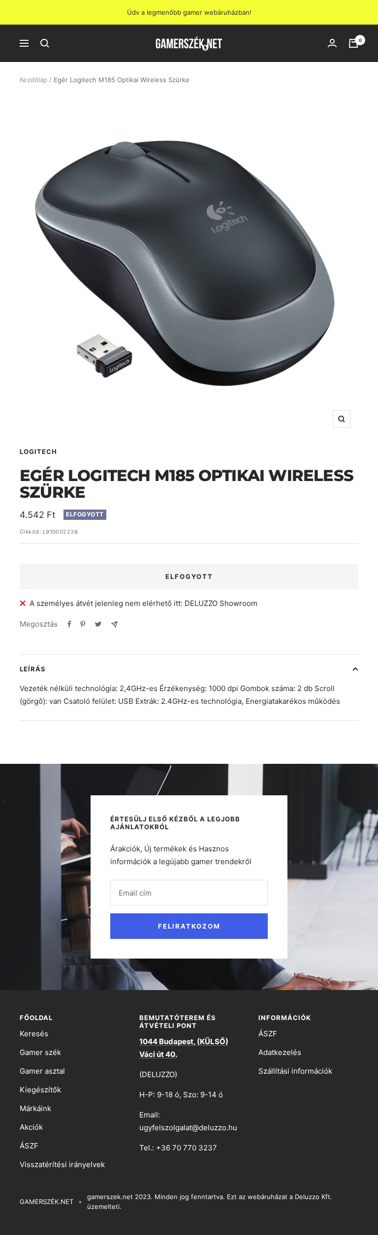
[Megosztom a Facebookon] (69, 624)
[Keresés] (44, 43)
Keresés (34, 1033)
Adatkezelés (279, 1052)
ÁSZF (29, 1145)
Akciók (31, 1127)
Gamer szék (40, 1052)
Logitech (38, 451)
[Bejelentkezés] (332, 43)
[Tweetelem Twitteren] (98, 624)
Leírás (33, 669)
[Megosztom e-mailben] (114, 624)
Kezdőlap (33, 80)
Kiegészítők (40, 1089)
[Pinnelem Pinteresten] (82, 624)
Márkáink (35, 1108)
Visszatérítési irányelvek (62, 1164)
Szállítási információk (295, 1071)
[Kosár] (353, 43)
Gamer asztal (42, 1071)
